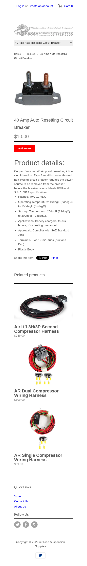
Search (18, 496)
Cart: (68, 6)
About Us (20, 506)
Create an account (41, 6)
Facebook (26, 524)
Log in (20, 6)
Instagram (34, 524)
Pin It (54, 257)
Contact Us (21, 501)
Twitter (17, 524)
